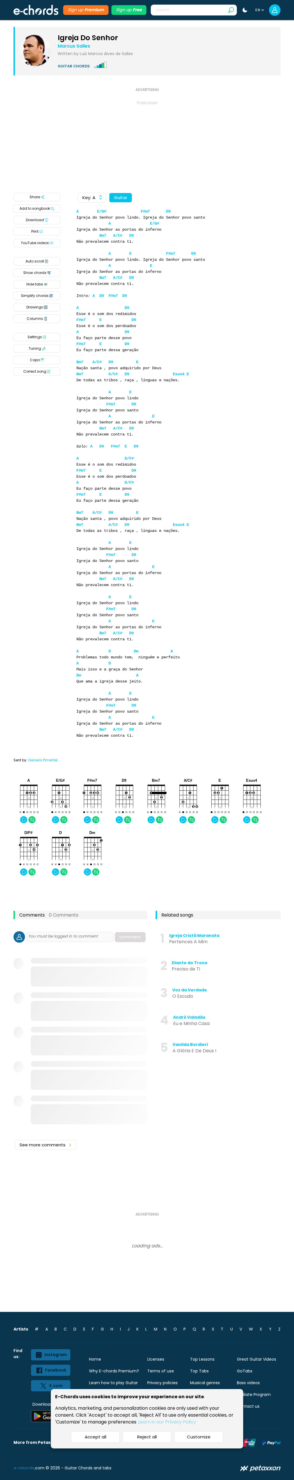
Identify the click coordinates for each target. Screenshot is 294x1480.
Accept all (95, 1437)
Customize (198, 1437)
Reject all (147, 1437)
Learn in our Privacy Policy (167, 1422)
